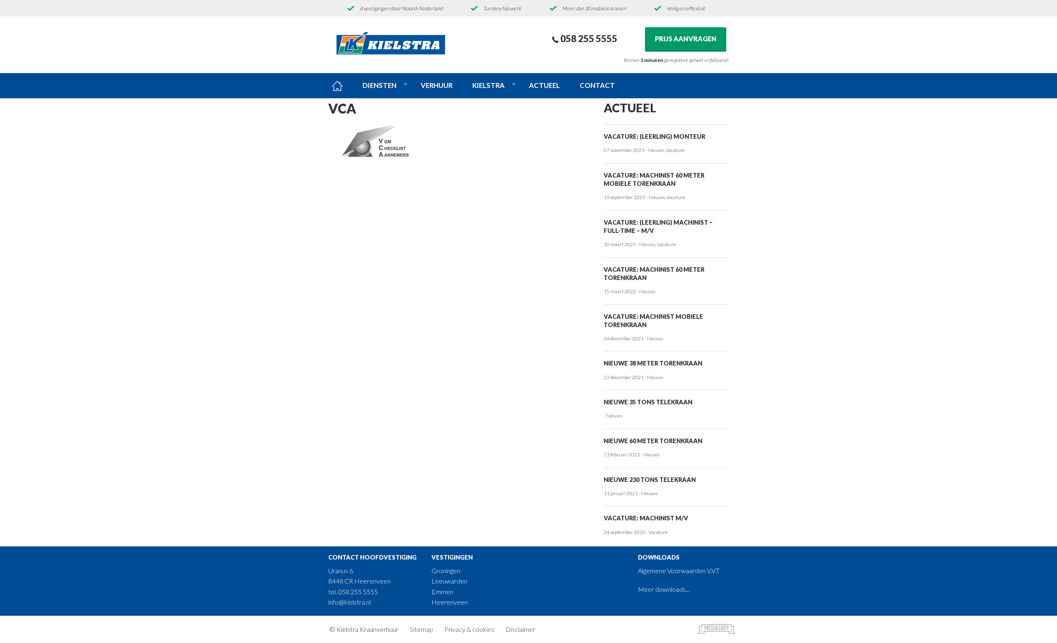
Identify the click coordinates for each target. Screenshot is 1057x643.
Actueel (544, 85)
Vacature (675, 150)
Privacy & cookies (469, 629)
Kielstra (488, 85)
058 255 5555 (588, 38)
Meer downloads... (664, 589)
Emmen (442, 592)
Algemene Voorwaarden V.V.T (679, 570)
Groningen (445, 570)
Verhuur (437, 85)
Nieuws (656, 150)
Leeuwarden (449, 581)
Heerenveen (449, 602)
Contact (597, 85)
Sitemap (421, 629)
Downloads (659, 557)
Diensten (379, 85)
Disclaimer (520, 629)
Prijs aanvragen (685, 39)
